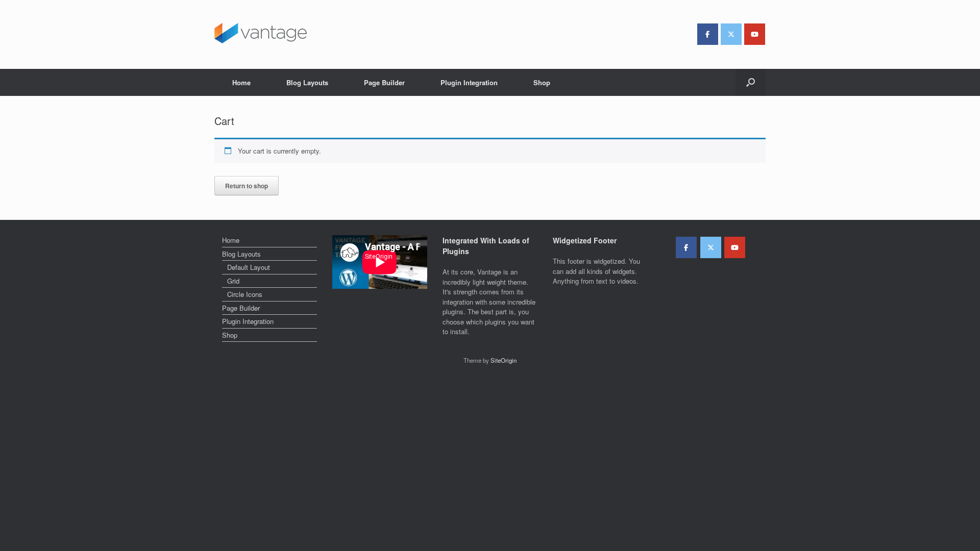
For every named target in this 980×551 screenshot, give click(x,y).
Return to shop (246, 185)
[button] (751, 82)
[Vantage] (260, 33)
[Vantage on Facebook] (707, 34)
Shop (541, 82)
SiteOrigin (504, 360)
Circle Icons (244, 294)
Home (241, 82)
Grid (233, 281)
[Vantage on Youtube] (754, 34)
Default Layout (248, 267)
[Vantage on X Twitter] (731, 34)
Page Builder (384, 82)
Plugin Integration (469, 82)
